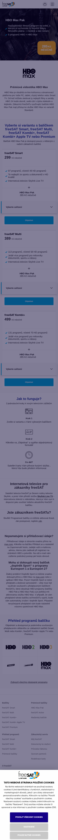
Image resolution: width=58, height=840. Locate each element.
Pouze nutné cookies (28, 835)
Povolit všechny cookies (29, 817)
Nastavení (29, 827)
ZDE (54, 807)
